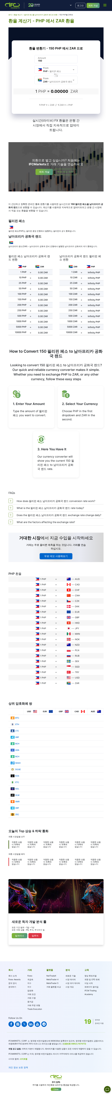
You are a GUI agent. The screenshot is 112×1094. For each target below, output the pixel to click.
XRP (17, 737)
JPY (77, 628)
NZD (77, 644)
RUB (77, 655)
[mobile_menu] (105, 5)
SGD (77, 666)
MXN (77, 633)
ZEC (17, 814)
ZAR (77, 683)
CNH (77, 595)
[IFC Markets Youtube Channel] (37, 1024)
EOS (17, 776)
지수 (29, 983)
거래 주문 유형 (33, 1005)
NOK (77, 639)
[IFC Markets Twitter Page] (24, 1024)
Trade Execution (34, 1009)
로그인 (80, 5)
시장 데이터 (71, 979)
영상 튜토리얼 (91, 976)
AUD (77, 579)
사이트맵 (23, 1059)
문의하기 (12, 987)
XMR (17, 801)
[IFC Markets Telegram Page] (44, 1024)
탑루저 (35, 935)
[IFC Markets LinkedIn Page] (31, 1024)
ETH (17, 724)
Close (56, 1089)
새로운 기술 (71, 976)
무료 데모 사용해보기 (56, 556)
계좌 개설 (93, 5)
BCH (17, 743)
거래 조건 (31, 994)
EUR (77, 612)
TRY (77, 672)
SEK (77, 661)
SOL (17, 788)
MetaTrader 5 (52, 983)
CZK (77, 601)
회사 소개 (12, 976)
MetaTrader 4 (52, 979)
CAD (77, 584)
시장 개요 (70, 987)
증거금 (30, 1001)
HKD (77, 623)
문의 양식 (12, 983)
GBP (77, 617)
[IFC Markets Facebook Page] (11, 1024)
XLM (17, 795)
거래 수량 (31, 998)
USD (77, 677)
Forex (29, 976)
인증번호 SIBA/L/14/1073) (74, 1044)
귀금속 (30, 979)
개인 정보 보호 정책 (18, 1067)
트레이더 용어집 (91, 987)
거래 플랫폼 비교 (53, 987)
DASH (17, 763)
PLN (77, 650)
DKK (77, 606)
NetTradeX (51, 976)
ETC (17, 782)
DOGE (18, 769)
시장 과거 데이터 (73, 983)
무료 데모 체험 (65, 171)
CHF (77, 590)
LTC (17, 731)
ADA (17, 750)
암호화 (30, 990)
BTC (17, 718)
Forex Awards (14, 979)
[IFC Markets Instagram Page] (17, 1024)
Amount (42, 58)
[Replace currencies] (56, 75)
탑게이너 (19, 935)
